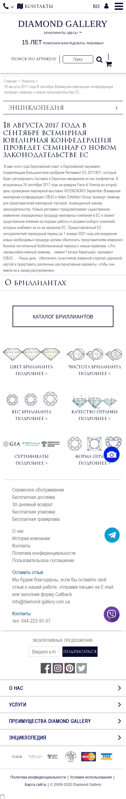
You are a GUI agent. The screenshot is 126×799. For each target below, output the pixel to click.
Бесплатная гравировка (36, 519)
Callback (63, 594)
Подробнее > (31, 373)
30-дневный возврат (32, 504)
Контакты (21, 545)
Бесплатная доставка (33, 497)
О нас (18, 531)
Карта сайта (35, 784)
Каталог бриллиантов (63, 316)
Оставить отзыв (27, 572)
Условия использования (91, 777)
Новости (28, 81)
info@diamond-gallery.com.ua (41, 601)
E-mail (107, 587)
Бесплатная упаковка (33, 511)
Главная (10, 81)
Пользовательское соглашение (43, 560)
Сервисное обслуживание (38, 489)
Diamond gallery (63, 32)
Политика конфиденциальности (44, 553)
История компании (31, 538)
